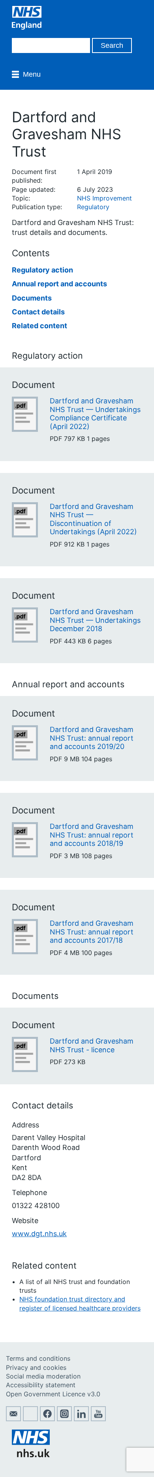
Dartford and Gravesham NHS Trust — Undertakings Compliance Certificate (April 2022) (95, 414)
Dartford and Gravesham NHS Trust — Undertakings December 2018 (95, 620)
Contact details (38, 312)
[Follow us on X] (30, 1419)
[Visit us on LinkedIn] (81, 1419)
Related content (39, 325)
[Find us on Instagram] (64, 1419)
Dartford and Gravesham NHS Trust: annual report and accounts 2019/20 (91, 738)
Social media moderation (43, 1376)
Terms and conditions (38, 1358)
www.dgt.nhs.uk (39, 1233)
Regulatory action (42, 270)
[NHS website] (31, 1455)
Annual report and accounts (59, 284)
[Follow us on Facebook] (47, 1419)
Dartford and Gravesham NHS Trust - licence (91, 1045)
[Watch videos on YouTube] (98, 1419)
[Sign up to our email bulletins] (13, 1419)
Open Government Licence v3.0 (53, 1394)
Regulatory (93, 207)
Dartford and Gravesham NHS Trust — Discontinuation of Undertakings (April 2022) (93, 519)
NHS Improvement (104, 198)
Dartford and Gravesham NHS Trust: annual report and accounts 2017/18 (91, 931)
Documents (32, 298)
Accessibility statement (40, 1385)
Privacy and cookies (36, 1367)
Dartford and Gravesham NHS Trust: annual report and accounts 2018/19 (91, 834)
